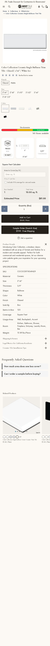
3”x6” (36, 92)
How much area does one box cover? (22, 366)
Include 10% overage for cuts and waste (21, 182)
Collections (14, 11)
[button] (25, 41)
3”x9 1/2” (6, 97)
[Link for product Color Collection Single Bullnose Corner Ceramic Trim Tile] (21, 415)
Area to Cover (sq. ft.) (12, 170)
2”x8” (12, 92)
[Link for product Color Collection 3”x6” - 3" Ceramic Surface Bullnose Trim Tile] (43, 437)
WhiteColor (25, 11)
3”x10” (20, 92)
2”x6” (4, 92)
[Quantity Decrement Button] (4, 209)
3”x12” (28, 92)
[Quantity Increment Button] (46, 209)
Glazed (5, 83)
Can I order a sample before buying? (22, 373)
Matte (13, 83)
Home (5, 11)
